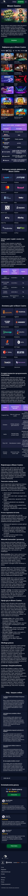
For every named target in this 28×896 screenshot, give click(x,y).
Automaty (23, 50)
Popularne (3, 50)
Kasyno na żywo (10, 51)
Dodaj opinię (14, 794)
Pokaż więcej (14, 845)
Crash (16, 50)
